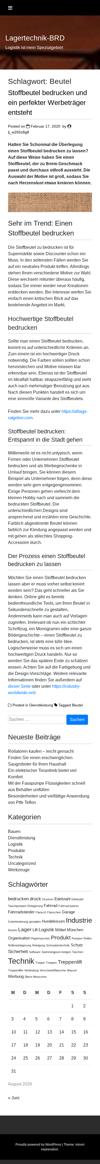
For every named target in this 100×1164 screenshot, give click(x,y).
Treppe (40, 962)
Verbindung (31, 970)
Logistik (15, 844)
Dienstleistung (41, 705)
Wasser (72, 970)
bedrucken (18, 898)
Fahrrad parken (68, 905)
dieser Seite (19, 686)
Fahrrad (50, 905)
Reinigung (38, 945)
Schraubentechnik (58, 945)
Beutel (77, 705)
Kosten (12, 930)
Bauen (14, 831)
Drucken (47, 899)
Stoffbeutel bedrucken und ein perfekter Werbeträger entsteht (47, 102)
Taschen (77, 952)
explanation (49, 1149)
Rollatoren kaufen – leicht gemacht (41, 751)
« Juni (13, 1098)
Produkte (16, 850)
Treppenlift (70, 962)
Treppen (51, 962)
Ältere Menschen (36, 976)
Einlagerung (35, 905)
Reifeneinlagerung (19, 945)
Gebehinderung (18, 921)
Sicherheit (18, 951)
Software (35, 952)
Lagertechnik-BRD (35, 38)
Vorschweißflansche (53, 970)
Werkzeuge (19, 870)
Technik (15, 857)
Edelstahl (62, 899)
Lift (35, 930)
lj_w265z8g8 (18, 132)
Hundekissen (53, 921)
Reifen (87, 938)
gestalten (35, 921)
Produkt (61, 937)
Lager (24, 929)
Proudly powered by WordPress (38, 1144)
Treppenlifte (15, 970)
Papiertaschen (40, 938)
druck (35, 898)
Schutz (77, 945)
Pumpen (77, 938)
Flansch (41, 912)
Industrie (79, 920)
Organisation (19, 938)
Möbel (60, 930)
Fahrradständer (21, 912)
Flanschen (54, 912)
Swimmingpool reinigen (56, 952)
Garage (68, 912)
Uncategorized (22, 863)
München (75, 930)
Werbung (16, 976)
